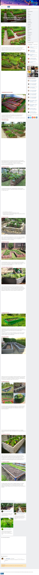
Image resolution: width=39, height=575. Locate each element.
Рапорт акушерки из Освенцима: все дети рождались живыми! (32, 51)
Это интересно (30, 29)
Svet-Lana (36, 76)
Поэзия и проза (30, 22)
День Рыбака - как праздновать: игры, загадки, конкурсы (33, 55)
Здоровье (29, 37)
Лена (28, 69)
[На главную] (12, 3)
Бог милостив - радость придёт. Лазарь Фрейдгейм (33, 108)
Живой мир (29, 14)
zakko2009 (32, 76)
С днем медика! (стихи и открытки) (33, 62)
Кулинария (29, 19)
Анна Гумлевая (32, 69)
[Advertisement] (13, 82)
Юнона (28, 76)
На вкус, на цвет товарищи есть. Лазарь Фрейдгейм (33, 80)
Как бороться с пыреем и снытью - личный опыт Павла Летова (8, 528)
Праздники (29, 35)
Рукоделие (29, 24)
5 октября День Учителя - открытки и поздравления (33, 58)
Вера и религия (30, 32)
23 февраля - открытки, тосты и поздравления (34, 47)
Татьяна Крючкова (36, 73)
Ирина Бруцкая (8, 558)
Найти (8, 6)
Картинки (29, 40)
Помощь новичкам (30, 11)
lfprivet (30, 102)
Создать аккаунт (31, 2)
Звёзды (29, 16)
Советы (29, 27)
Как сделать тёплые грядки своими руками (21, 513)
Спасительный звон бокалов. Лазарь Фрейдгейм (33, 87)
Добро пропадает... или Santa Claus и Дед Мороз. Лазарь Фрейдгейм (33, 101)
